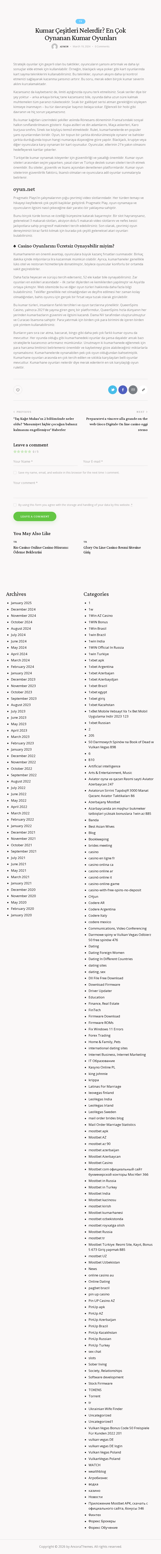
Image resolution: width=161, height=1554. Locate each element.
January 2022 (21, 826)
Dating (94, 946)
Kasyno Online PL (102, 1067)
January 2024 (21, 673)
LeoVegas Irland (101, 1105)
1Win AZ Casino (101, 615)
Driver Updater (100, 990)
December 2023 (23, 679)
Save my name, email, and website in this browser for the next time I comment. (68, 472)
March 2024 (20, 660)
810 (91, 759)
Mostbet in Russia (102, 1180)
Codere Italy (98, 915)
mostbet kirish (100, 1206)
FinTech (95, 1010)
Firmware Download (104, 1016)
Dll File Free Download (106, 978)
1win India (97, 641)
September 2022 (24, 775)
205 (91, 735)
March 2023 (20, 736)
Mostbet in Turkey (103, 1187)
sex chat (95, 1351)
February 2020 (22, 908)
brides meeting (100, 845)
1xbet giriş (97, 698)
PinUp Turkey (99, 1345)
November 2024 (23, 615)
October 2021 (21, 845)
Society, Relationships (105, 1370)
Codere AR (96, 902)
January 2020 (21, 915)
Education (96, 997)
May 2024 (19, 647)
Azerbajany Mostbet (104, 802)
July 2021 (18, 857)
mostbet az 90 (100, 1143)
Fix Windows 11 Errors (106, 1029)
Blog (92, 832)
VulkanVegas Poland (104, 1458)
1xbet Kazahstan (101, 704)
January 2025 (21, 603)
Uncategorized (100, 1415)
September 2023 (24, 698)
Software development (106, 1377)
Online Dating (99, 1281)
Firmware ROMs (101, 1022)
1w (91, 609)
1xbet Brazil (98, 685)
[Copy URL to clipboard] (143, 389)
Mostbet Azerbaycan (105, 1156)
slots (92, 1358)
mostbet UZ (98, 1256)
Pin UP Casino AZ (102, 1300)
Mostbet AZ (97, 1137)
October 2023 (21, 692)
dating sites (98, 965)
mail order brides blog (106, 1118)
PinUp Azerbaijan (102, 1319)
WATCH (95, 1465)
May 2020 (19, 902)
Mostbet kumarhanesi (106, 1212)
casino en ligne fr (102, 858)
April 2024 (19, 654)
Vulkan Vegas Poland (105, 1452)
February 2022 (22, 819)
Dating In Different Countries (111, 959)
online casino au (101, 1275)
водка (93, 1484)
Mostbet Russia (101, 1231)
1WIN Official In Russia (106, 647)
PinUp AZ (96, 1313)
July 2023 (18, 711)
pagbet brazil (99, 1288)
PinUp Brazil (98, 1326)
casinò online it (100, 877)
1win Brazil (97, 634)
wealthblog (97, 1471)
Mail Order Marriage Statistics (112, 1124)
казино (94, 1490)
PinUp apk (97, 1307)
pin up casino (99, 1294)
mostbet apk (98, 1131)
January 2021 (21, 883)
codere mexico (100, 922)
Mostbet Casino (101, 1162)
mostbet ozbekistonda (106, 1219)
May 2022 (19, 800)
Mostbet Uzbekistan (104, 1262)
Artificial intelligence (104, 766)
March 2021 (20, 877)
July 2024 (18, 634)
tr (80, 21)
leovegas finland (101, 1092)
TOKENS (95, 1390)
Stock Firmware (101, 1383)
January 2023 (21, 749)
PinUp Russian (100, 1338)
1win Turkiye (99, 654)
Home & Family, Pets (105, 1042)
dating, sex (97, 971)
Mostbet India (99, 1193)
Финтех (95, 1515)
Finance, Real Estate (104, 1003)
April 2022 (19, 806)
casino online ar (101, 871)
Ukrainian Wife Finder (106, 1409)
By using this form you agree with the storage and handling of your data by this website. (75, 505)
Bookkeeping (99, 839)
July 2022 (18, 787)
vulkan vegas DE (101, 1439)
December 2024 (23, 609)
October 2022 (21, 768)
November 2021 (23, 838)
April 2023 (19, 730)
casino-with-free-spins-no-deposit (115, 890)
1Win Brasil (97, 628)
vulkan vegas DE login (105, 1446)
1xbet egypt (98, 692)
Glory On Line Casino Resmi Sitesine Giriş (112, 549)
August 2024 (21, 628)
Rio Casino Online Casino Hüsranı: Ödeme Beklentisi (40, 549)
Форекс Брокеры (102, 1521)
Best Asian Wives (101, 826)
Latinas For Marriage (105, 1086)
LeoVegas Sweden (102, 1112)
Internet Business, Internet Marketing (117, 1054)
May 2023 (19, 724)
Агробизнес (98, 1478)
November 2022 (23, 762)
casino (94, 852)
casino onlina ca (101, 864)
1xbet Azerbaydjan (103, 679)
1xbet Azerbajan (101, 673)
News (93, 1268)
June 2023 (19, 717)
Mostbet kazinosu (102, 1200)
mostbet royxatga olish (106, 1225)
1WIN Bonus (98, 622)
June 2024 (19, 641)
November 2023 (23, 685)
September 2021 (24, 851)
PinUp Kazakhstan (103, 1332)
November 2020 (23, 896)
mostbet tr (97, 1238)
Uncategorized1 (101, 1421)
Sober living (98, 1364)
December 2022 (23, 756)
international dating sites (108, 1048)
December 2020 (23, 889)
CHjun (93, 896)
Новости (96, 1497)
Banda (94, 820)
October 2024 (21, 622)
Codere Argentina (102, 909)
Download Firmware (104, 984)
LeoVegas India (100, 1099)
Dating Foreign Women (106, 952)
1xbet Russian (99, 722)
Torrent (94, 1396)
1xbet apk (96, 660)
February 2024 (22, 666)
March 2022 (20, 813)
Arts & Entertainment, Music (110, 772)
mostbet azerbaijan (104, 1150)
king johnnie (98, 1073)
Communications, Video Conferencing (118, 928)
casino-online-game (104, 883)
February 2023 (22, 743)
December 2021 (23, 832)
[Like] (18, 389)
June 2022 (19, 794)
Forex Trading (100, 1035)
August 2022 (21, 781)
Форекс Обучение (103, 1527)
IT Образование (102, 1060)
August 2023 (21, 704)
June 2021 (19, 864)
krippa (94, 1080)
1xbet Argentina (101, 666)
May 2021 (19, 870)
